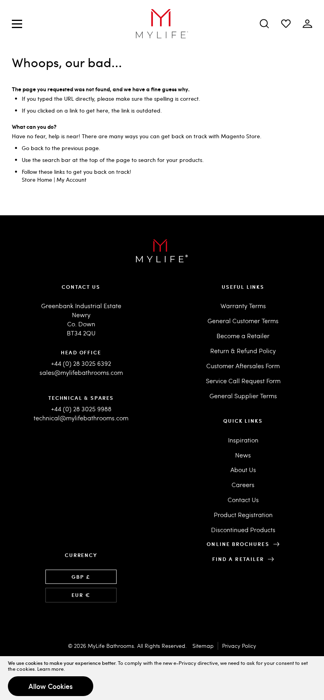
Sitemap (203, 645)
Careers (243, 484)
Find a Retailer (238, 559)
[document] (162, 678)
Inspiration (243, 440)
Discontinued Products (243, 529)
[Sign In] (286, 23)
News (243, 455)
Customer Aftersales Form (243, 365)
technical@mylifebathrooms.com (81, 418)
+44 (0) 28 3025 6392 (81, 363)
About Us (243, 469)
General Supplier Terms (243, 395)
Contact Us (243, 499)
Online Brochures (238, 544)
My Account (72, 179)
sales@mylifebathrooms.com (81, 372)
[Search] (264, 23)
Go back (32, 148)
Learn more (50, 668)
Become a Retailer (243, 335)
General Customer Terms (243, 320)
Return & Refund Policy (243, 350)
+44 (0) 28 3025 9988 (81, 409)
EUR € (81, 594)
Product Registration (243, 514)
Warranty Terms (243, 305)
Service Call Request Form (243, 380)
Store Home (37, 179)
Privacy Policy (239, 645)
